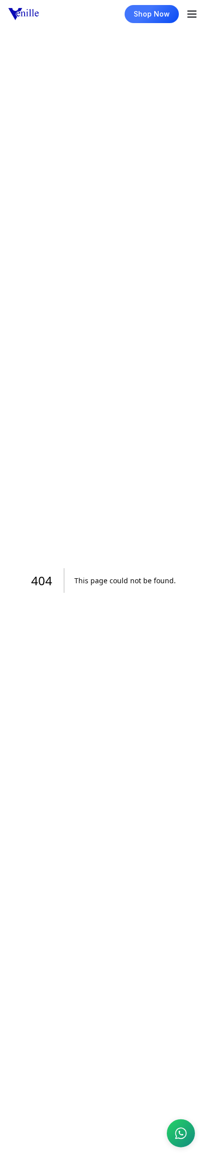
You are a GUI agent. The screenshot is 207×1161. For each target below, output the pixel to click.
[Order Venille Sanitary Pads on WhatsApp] (181, 1133)
